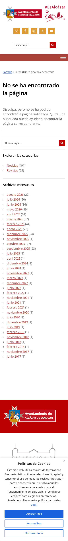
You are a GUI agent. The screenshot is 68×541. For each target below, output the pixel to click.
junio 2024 (14, 268)
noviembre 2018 (18, 337)
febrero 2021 (15, 307)
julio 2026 (13, 199)
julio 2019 (13, 327)
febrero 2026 (15, 224)
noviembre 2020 (18, 312)
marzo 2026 (15, 219)
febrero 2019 (15, 332)
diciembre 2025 (17, 234)
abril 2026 (13, 214)
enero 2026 (14, 229)
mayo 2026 (14, 209)
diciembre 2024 (17, 263)
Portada (7, 72)
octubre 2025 (16, 244)
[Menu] (63, 57)
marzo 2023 (15, 278)
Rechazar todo (34, 533)
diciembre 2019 (17, 322)
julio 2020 (13, 317)
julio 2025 (13, 253)
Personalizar (34, 523)
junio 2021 (14, 303)
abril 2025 (13, 258)
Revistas (12, 170)
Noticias (12, 166)
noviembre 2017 (18, 352)
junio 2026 (14, 205)
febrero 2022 (15, 293)
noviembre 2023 (18, 273)
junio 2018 (14, 342)
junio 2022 (14, 288)
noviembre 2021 (18, 298)
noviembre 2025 (18, 239)
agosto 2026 (15, 195)
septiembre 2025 (18, 249)
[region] (34, 499)
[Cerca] (64, 461)
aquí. (34, 504)
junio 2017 (14, 357)
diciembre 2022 (17, 283)
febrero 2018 (15, 347)
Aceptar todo (34, 513)
